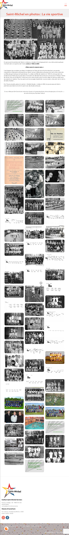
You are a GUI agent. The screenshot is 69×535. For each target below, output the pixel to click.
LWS (55, 532)
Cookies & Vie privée (36, 526)
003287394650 (5, 504)
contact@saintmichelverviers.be (10, 506)
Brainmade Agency (62, 532)
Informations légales (25, 526)
